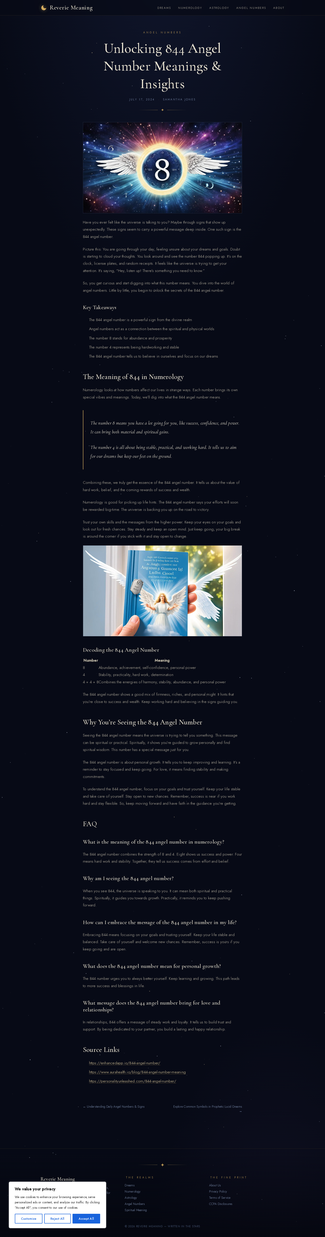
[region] (57, 1205)
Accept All (86, 1218)
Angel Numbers (251, 8)
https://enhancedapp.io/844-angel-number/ (125, 1063)
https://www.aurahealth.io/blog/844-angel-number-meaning (137, 1072)
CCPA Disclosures (221, 1204)
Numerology (190, 8)
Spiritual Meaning (136, 1210)
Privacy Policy (218, 1191)
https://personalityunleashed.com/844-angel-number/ (132, 1081)
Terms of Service (220, 1197)
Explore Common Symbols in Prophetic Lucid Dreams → (207, 1108)
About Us (215, 1185)
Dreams (164, 8)
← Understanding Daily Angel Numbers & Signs (114, 1106)
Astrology (219, 8)
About (279, 8)
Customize (28, 1218)
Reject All (57, 1218)
